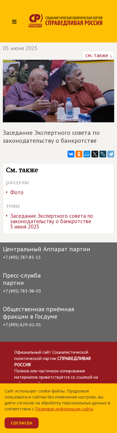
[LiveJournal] (102, 154)
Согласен (21, 423)
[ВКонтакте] (71, 154)
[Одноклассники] (79, 154)
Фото (17, 192)
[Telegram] (110, 154)
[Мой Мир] (86, 154)
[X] (94, 154)
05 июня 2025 (20, 48)
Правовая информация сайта (64, 408)
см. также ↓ (98, 55)
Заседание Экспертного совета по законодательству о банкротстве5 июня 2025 (51, 221)
